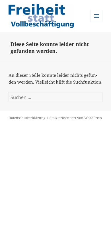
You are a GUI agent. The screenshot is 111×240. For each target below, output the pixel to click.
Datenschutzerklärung (27, 117)
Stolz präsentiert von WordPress (76, 117)
